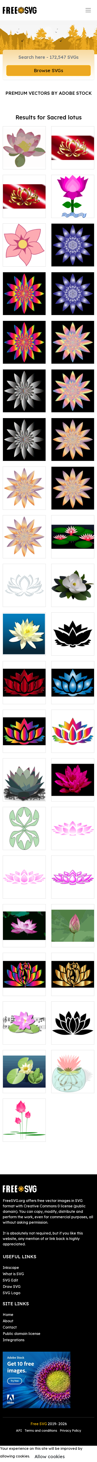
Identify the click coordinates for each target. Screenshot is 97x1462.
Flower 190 (17, 260)
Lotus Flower (67, 795)
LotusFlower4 (68, 892)
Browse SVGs (48, 70)
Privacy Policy (70, 1431)
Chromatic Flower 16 (24, 403)
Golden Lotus (67, 163)
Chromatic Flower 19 (72, 452)
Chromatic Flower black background (73, 258)
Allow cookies (50, 1456)
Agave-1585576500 (24, 792)
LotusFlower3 (19, 892)
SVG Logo (11, 1293)
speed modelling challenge (72, 549)
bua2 (12, 1135)
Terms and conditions (41, 1431)
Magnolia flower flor (72, 598)
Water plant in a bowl (73, 1084)
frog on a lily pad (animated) (24, 1084)
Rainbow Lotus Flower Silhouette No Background (73, 741)
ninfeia (14, 649)
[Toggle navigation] (88, 10)
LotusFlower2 (68, 843)
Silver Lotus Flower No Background (24, 598)
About (8, 1321)
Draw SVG (12, 1286)
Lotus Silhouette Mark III (73, 1035)
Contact (10, 1327)
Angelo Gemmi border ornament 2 (24, 841)
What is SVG (13, 1274)
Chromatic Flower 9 (24, 306)
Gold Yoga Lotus (70, 989)
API (19, 1431)
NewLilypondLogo (24, 1038)
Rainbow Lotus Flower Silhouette (24, 744)
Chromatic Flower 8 (72, 306)
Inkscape (11, 1267)
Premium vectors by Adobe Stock (48, 93)
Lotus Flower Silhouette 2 (73, 647)
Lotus (12, 163)
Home (8, 1314)
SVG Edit (10, 1280)
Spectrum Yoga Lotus (24, 987)
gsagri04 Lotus (69, 211)
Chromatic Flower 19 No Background (24, 501)
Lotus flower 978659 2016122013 (24, 938)
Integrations (13, 1340)
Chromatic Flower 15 (72, 355)
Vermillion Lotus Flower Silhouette (24, 695)
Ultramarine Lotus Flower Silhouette (72, 695)
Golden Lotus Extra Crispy (24, 209)
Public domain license (21, 1333)
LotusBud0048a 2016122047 (73, 938)
